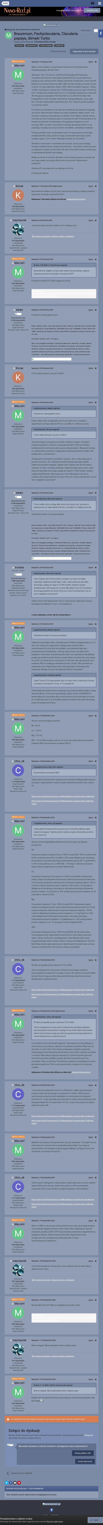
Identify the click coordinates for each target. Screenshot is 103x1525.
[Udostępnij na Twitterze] (6, 1483)
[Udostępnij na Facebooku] (11, 1483)
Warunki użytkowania (55, 1522)
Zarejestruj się (92, 10)
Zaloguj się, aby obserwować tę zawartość (23, 30)
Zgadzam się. (98, 1520)
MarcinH (19, 65)
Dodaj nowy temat (58, 51)
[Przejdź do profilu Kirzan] (18, 195)
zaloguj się (88, 1435)
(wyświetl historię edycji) (76, 199)
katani (19, 309)
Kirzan (19, 186)
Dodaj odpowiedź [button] (85, 1461)
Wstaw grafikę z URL (83, 1453)
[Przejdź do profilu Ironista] (18, 574)
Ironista (19, 567)
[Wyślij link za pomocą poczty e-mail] (15, 1483)
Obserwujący (86, 30)
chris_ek (19, 761)
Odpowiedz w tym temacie (84, 51)
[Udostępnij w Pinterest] (19, 1483)
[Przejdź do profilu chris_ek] (18, 770)
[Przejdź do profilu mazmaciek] (18, 229)
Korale (53, 42)
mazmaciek (19, 220)
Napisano (42, 62)
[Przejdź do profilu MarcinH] (8, 35)
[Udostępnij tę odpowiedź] (95, 62)
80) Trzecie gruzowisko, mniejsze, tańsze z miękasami (53, 236)
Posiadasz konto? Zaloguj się (68, 11)
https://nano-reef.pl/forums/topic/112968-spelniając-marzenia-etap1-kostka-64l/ (63, 796)
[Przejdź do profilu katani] (18, 314)
